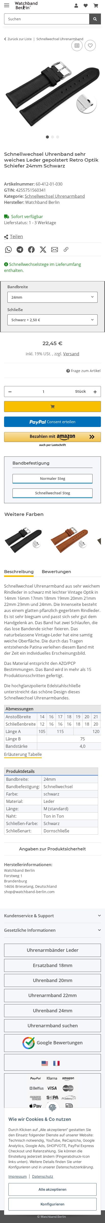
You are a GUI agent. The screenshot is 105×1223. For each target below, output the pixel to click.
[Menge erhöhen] (95, 391)
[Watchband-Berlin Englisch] (46, 1063)
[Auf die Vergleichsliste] (77, 45)
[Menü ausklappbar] (6, 3)
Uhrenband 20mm (52, 980)
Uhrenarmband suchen (53, 1025)
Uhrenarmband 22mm (52, 995)
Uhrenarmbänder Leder (52, 950)
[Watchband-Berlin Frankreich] (57, 1063)
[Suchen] (95, 18)
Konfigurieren (52, 1204)
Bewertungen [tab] (56, 571)
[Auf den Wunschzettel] (90, 45)
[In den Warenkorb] (52, 406)
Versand (71, 354)
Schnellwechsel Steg (52, 493)
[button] (76, 6)
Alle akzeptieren (52, 1189)
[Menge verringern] (10, 391)
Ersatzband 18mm (52, 965)
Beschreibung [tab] (19, 571)
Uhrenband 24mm (52, 1010)
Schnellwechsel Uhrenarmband (55, 196)
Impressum (17, 1176)
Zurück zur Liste (20, 39)
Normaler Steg (52, 478)
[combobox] (52, 297)
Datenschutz (42, 1176)
